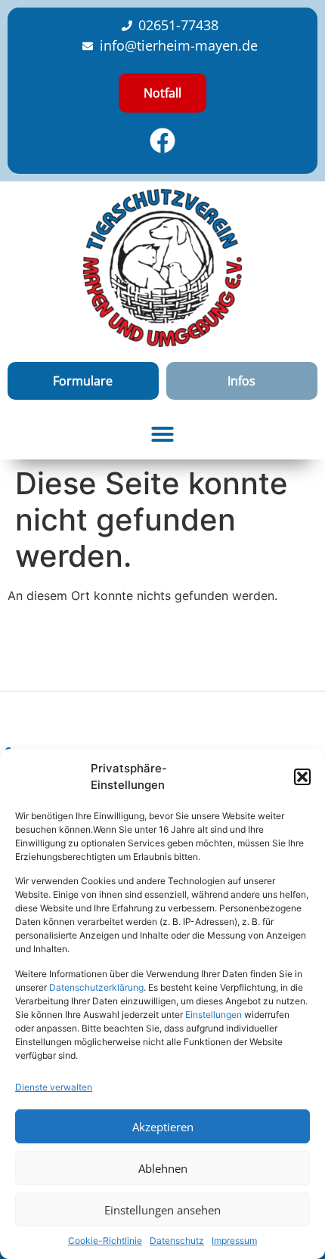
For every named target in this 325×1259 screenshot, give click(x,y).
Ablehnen (162, 1168)
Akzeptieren (162, 1126)
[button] (302, 776)
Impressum (234, 1240)
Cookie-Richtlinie (105, 1240)
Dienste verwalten (53, 1087)
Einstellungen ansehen (162, 1209)
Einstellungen (213, 1014)
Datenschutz (177, 1240)
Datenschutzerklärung (96, 987)
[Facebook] (162, 140)
